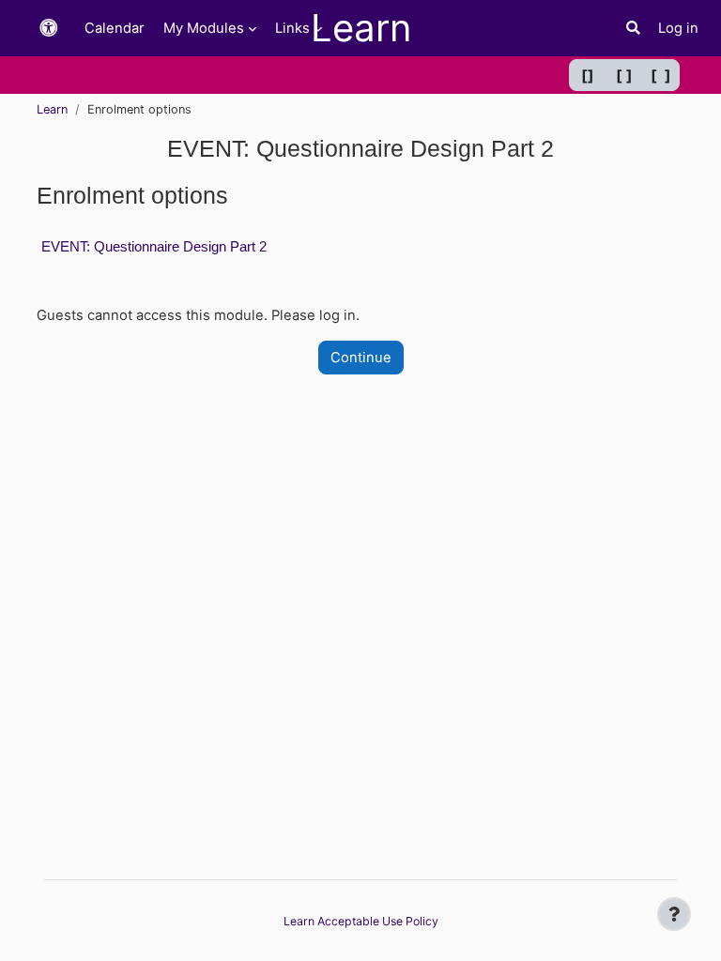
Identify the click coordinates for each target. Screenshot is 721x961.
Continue (360, 357)
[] (587, 75)
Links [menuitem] (292, 28)
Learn (52, 109)
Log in (678, 28)
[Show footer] (674, 914)
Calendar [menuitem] (114, 28)
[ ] (624, 75)
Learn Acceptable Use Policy (361, 921)
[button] (49, 28)
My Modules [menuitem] (203, 28)
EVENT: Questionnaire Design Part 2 (154, 246)
